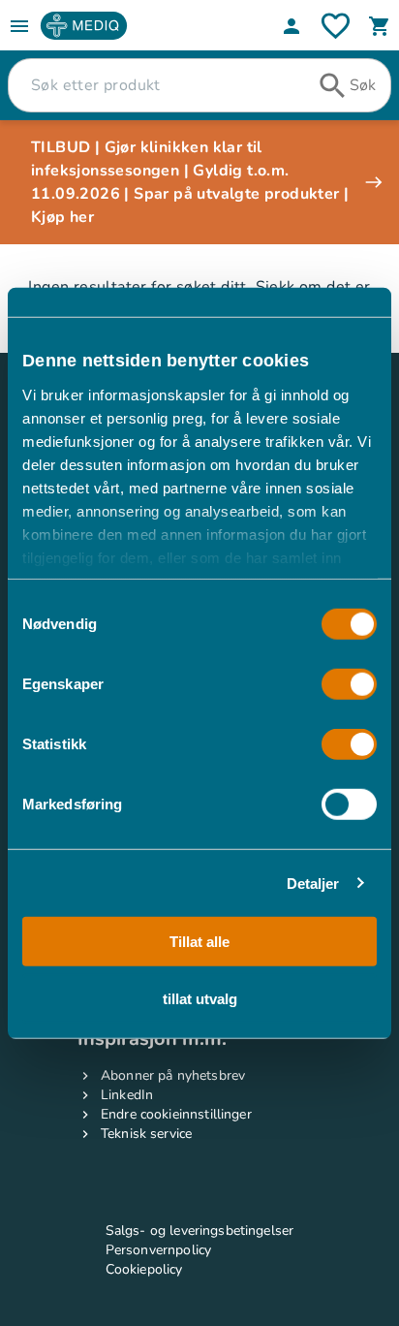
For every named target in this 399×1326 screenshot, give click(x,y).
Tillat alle (199, 941)
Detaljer (313, 882)
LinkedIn (127, 1095)
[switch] (349, 684)
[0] (379, 26)
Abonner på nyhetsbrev (173, 1075)
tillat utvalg (200, 998)
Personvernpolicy (158, 1250)
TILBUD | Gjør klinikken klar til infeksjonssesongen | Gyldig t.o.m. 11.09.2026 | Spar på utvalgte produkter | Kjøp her (190, 182)
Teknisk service (146, 1133)
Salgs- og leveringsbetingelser (200, 1230)
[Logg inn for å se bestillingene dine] (335, 25)
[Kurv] (379, 26)
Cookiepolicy (144, 1269)
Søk (363, 85)
